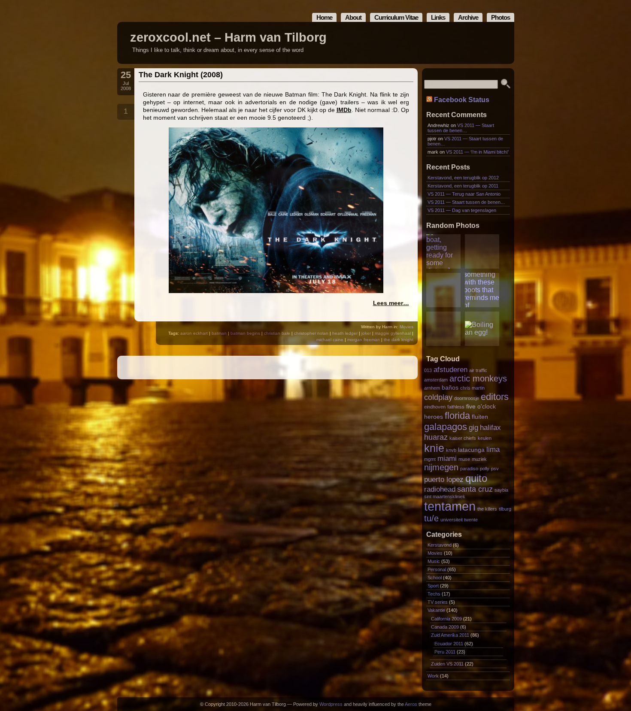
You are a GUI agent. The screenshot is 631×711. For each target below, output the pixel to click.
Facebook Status (461, 99)
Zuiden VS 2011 (447, 663)
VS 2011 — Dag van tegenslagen (462, 210)
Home (324, 17)
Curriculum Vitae (396, 17)
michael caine (329, 339)
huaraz (436, 437)
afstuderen (450, 369)
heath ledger (345, 333)
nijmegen (441, 467)
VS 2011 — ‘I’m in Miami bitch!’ (477, 151)
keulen (484, 438)
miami (447, 458)
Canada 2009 (445, 626)
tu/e (431, 518)
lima (493, 449)
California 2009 (446, 618)
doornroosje (466, 398)
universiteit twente (459, 519)
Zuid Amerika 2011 (450, 635)
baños (450, 387)
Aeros (411, 704)
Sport (433, 585)
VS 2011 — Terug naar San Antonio (464, 194)
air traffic (478, 370)
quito (476, 478)
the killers (487, 508)
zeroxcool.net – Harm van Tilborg (228, 37)
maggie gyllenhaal (393, 333)
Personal (437, 569)
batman (219, 333)
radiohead (439, 489)
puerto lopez (444, 479)
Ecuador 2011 (448, 643)
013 (428, 370)
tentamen (450, 506)
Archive (468, 17)
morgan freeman (363, 339)
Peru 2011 (444, 651)
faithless (455, 406)
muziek (479, 459)
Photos (500, 17)
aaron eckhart (194, 333)
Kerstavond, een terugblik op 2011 (463, 185)
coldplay (438, 397)
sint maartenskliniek (444, 496)
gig (473, 427)
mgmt (430, 459)
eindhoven (435, 406)
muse (464, 459)
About (353, 17)
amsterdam (436, 379)
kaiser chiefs (462, 438)
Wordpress (331, 704)
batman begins (245, 333)
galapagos (445, 426)
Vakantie (436, 610)
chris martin (472, 387)
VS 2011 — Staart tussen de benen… (461, 128)
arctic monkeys (478, 378)
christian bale (277, 333)
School (435, 577)
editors (495, 396)
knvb (451, 450)
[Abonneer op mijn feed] (488, 43)
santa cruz (475, 488)
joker (366, 333)
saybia (501, 490)
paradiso (469, 468)
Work (433, 675)
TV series (438, 602)
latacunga (471, 450)
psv (495, 468)
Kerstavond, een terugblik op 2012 (463, 177)
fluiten (480, 417)
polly (484, 468)
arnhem (432, 387)
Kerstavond (440, 545)
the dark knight (398, 339)
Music (434, 561)
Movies (406, 326)
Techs (434, 593)
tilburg (505, 508)
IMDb (344, 109)
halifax (490, 427)
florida (457, 415)
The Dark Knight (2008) (181, 74)
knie (434, 448)
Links (438, 17)
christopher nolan (311, 333)
